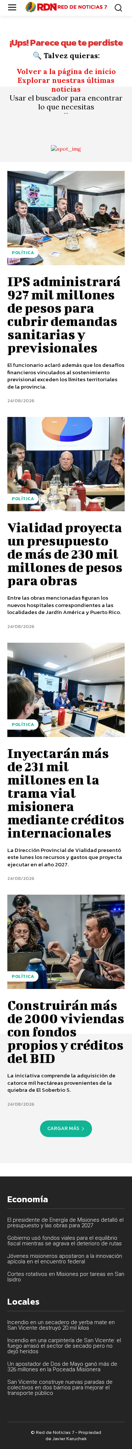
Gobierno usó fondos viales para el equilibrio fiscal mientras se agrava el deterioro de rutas (64, 1241)
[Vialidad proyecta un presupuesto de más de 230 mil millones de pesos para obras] (66, 464)
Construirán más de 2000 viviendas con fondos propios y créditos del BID (65, 1031)
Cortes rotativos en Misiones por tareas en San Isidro (65, 1277)
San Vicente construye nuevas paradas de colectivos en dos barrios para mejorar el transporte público (60, 1387)
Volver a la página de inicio (66, 71)
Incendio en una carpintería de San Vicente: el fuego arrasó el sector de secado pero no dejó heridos (64, 1346)
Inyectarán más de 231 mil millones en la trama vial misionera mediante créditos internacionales (65, 792)
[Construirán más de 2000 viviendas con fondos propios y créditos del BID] (66, 942)
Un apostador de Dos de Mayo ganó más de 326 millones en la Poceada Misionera (62, 1367)
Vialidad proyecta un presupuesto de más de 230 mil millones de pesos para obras (64, 553)
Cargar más (63, 1128)
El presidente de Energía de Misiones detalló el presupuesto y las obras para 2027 (65, 1223)
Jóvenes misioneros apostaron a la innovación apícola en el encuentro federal (64, 1259)
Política (23, 252)
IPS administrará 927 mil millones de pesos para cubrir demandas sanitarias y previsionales (64, 314)
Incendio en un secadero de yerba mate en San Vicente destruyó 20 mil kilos (61, 1325)
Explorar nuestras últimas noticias (66, 85)
